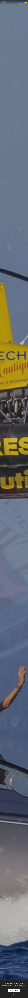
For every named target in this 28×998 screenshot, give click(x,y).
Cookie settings (17, 995)
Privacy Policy (10, 995)
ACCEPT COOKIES (14, 990)
